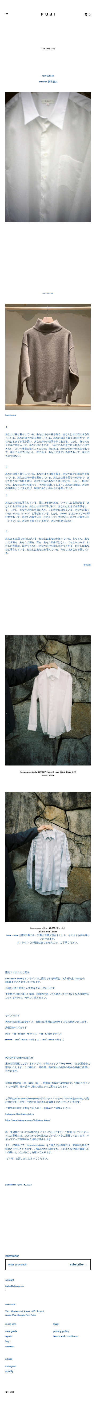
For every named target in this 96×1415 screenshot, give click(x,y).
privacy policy (61, 1331)
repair (8, 1336)
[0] (85, 14)
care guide (11, 1331)
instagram (10, 1366)
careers (9, 1346)
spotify (9, 1371)
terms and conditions (65, 1336)
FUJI (11, 1392)
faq (7, 1341)
